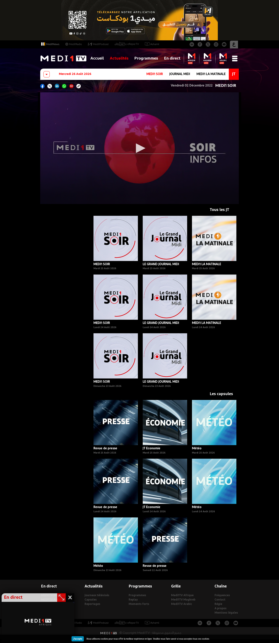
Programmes (146, 58)
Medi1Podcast (101, 44)
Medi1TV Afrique (182, 595)
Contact (220, 599)
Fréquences (222, 595)
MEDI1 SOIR (154, 74)
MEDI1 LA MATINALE (211, 74)
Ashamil (154, 44)
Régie (218, 604)
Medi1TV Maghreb (183, 599)
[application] (139, 148)
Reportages (92, 604)
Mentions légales (226, 612)
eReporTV (133, 44)
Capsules (91, 599)
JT (234, 74)
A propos (221, 608)
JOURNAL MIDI (179, 74)
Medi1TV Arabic (181, 604)
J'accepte (77, 638)
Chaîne (221, 586)
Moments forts (139, 604)
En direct (172, 58)
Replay (133, 599)
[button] (139, 148)
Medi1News (52, 44)
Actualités (119, 58)
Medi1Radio (75, 44)
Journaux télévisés (97, 595)
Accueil (97, 58)
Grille (176, 586)
